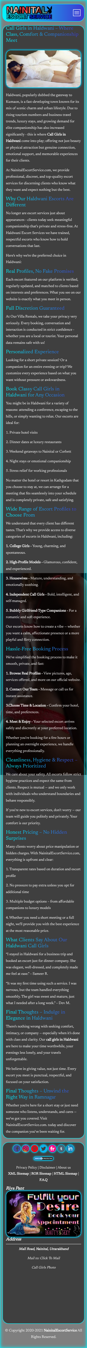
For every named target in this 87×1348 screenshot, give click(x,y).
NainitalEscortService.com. (26, 1125)
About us (64, 1168)
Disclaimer (47, 1168)
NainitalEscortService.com (59, 853)
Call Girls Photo (44, 1267)
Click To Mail (50, 1258)
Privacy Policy (26, 1168)
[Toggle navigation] (77, 12)
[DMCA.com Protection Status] (43, 1158)
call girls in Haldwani (62, 1040)
